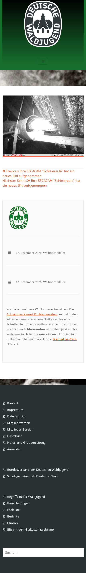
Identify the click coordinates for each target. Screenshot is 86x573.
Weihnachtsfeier (41, 253)
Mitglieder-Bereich (20, 429)
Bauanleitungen (18, 503)
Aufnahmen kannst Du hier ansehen (32, 314)
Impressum (15, 410)
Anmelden (14, 449)
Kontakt (12, 403)
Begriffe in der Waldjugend (26, 497)
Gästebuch (14, 436)
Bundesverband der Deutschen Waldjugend (38, 470)
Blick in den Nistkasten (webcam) (30, 529)
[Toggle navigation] (43, 61)
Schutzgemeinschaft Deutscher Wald (33, 476)
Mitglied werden (18, 423)
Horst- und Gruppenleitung (26, 442)
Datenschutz (16, 416)
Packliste (13, 510)
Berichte (13, 516)
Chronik (12, 523)
